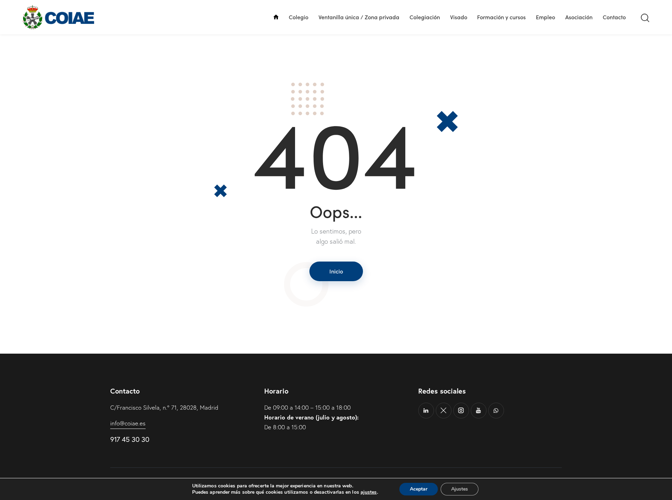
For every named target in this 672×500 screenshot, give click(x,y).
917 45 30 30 (129, 439)
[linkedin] (426, 410)
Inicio (336, 271)
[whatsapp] (496, 410)
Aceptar (418, 489)
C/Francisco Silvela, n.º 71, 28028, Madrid (164, 407)
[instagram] (461, 410)
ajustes (368, 492)
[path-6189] (443, 410)
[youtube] (478, 410)
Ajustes (459, 489)
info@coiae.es (128, 423)
